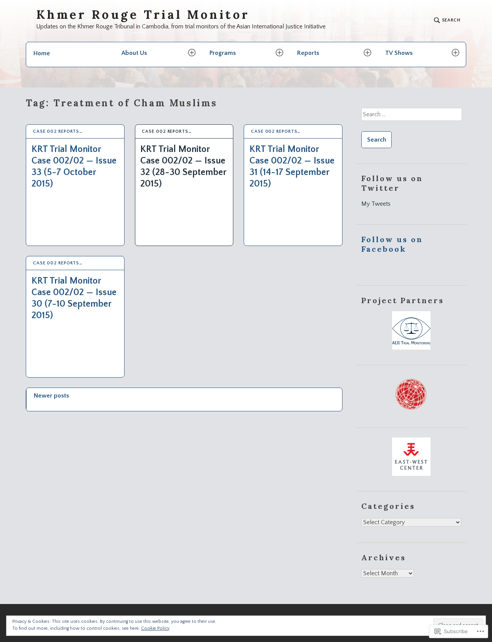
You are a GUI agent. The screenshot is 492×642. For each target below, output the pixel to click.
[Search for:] (411, 117)
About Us (134, 53)
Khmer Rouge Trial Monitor (143, 14)
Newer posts (51, 395)
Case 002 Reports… (58, 131)
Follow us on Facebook (392, 244)
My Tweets (376, 203)
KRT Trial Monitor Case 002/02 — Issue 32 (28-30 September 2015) (183, 166)
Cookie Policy (155, 628)
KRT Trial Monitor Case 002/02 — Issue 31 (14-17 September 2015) (291, 166)
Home (41, 53)
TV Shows (398, 53)
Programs (222, 53)
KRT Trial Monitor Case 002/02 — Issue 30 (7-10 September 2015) (74, 298)
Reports (308, 53)
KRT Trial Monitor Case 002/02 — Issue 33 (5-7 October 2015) (74, 166)
